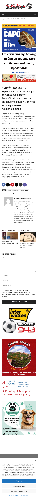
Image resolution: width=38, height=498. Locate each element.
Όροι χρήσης (24, 495)
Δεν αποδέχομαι (19, 486)
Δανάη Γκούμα (24, 190)
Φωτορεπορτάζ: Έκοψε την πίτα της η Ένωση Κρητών (27, 245)
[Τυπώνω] (21, 185)
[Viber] (25, 185)
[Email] (16, 185)
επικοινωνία (6, 193)
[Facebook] (4, 185)
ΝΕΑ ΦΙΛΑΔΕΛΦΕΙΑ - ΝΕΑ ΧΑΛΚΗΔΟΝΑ (17, 19)
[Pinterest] (12, 185)
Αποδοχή (19, 481)
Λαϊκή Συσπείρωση (15, 193)
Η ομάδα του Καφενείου (17, 72)
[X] (8, 185)
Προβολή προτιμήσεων (19, 491)
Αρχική (4, 19)
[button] (35, 460)
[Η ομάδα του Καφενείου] (8, 210)
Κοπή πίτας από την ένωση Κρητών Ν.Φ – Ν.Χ (10, 242)
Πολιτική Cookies (13, 495)
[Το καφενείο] (19, 6)
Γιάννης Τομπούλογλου (13, 190)
